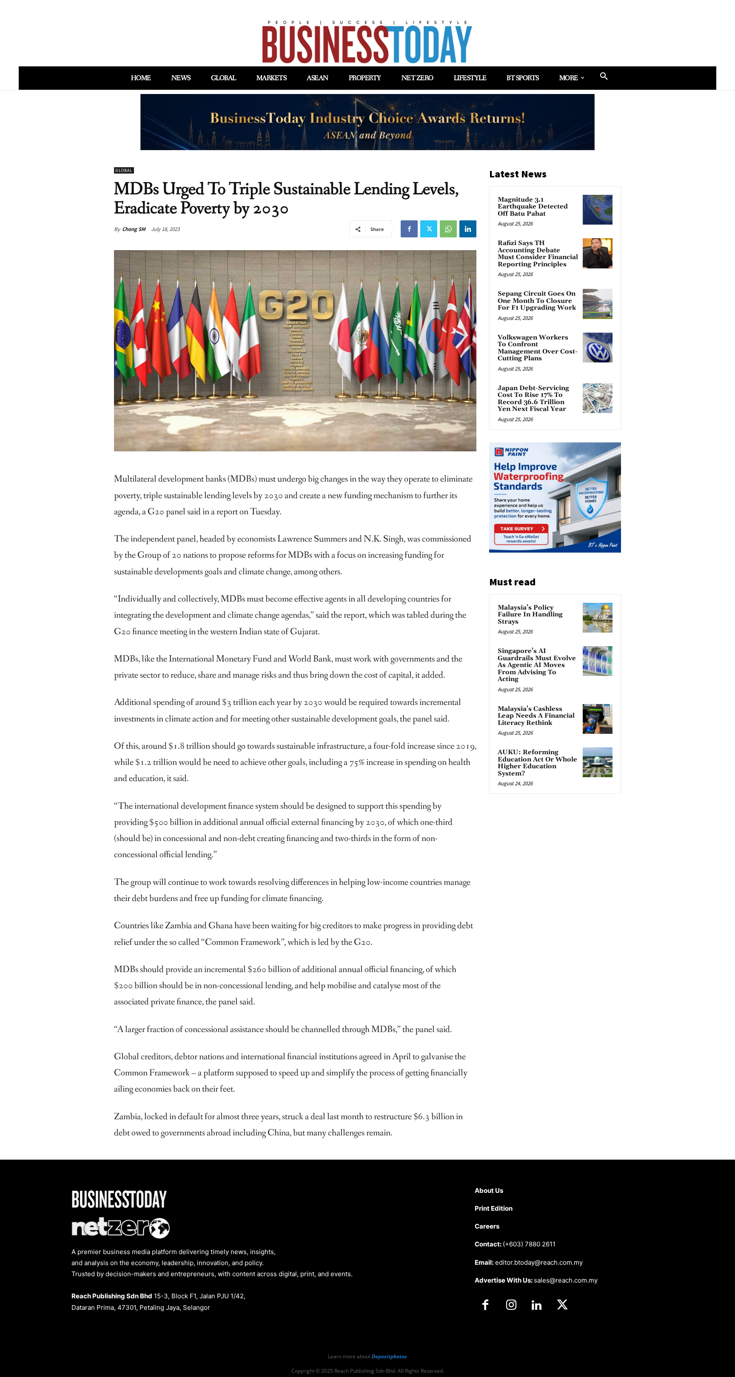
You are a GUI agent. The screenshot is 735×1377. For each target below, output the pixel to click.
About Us (489, 1190)
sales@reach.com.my (566, 1280)
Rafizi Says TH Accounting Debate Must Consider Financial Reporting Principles (538, 253)
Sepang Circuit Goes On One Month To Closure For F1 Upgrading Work (537, 301)
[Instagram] (510, 1305)
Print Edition (494, 1208)
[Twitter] (428, 228)
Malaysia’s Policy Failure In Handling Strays (530, 615)
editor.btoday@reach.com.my (539, 1262)
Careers (487, 1226)
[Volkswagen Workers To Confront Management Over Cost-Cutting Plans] (597, 347)
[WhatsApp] (448, 228)
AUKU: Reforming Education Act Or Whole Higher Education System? (537, 763)
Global (124, 170)
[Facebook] (409, 228)
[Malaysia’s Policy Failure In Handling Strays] (597, 618)
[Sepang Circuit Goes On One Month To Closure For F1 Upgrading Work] (597, 304)
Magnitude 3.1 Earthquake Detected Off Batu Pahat (533, 207)
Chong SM (133, 229)
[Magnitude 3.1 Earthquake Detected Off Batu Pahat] (597, 210)
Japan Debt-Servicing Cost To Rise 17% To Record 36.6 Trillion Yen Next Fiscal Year (533, 398)
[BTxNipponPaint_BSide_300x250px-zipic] (555, 550)
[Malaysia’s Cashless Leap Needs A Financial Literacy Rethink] (597, 719)
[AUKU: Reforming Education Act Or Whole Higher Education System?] (597, 762)
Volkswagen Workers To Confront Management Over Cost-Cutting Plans (538, 348)
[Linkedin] (467, 228)
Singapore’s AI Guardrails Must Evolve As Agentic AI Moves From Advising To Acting (537, 665)
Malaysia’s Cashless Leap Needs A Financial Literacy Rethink (536, 716)
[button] (604, 76)
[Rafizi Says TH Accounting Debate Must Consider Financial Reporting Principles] (597, 253)
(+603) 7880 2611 (529, 1244)
